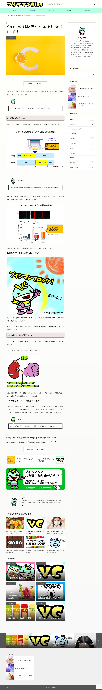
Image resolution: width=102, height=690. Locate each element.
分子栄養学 (33, 10)
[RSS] (7, 687)
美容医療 (69, 10)
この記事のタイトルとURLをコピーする (35, 83)
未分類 (41, 563)
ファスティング (11, 583)
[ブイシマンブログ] (25, 4)
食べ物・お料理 (11, 563)
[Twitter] (23, 505)
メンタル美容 (87, 10)
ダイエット (51, 10)
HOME (15, 10)
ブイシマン (82, 38)
